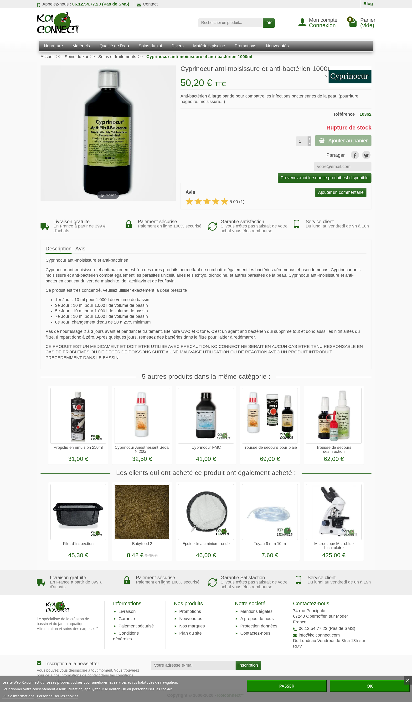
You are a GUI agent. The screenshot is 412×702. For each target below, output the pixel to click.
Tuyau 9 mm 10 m (270, 543)
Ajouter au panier (348, 141)
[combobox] (230, 22)
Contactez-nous (255, 633)
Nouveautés (190, 618)
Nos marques (192, 626)
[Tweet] (366, 155)
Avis (80, 249)
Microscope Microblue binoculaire (334, 545)
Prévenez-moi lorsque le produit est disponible (325, 177)
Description (59, 249)
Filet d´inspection (78, 543)
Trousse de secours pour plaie (270, 447)
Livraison (127, 611)
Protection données (258, 626)
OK (269, 23)
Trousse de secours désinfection (333, 449)
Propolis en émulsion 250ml (78, 447)
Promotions (190, 611)
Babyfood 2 (142, 543)
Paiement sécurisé (136, 626)
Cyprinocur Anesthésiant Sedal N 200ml (142, 449)
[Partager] (355, 155)
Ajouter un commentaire (341, 192)
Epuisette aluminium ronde (206, 543)
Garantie (126, 618)
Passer (286, 686)
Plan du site (190, 633)
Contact (150, 4)
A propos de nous (257, 618)
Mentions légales (256, 611)
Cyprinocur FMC (206, 447)
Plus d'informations (18, 695)
